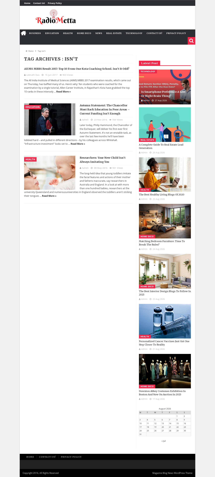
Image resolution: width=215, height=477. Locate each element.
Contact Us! (39, 3)
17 (141, 427)
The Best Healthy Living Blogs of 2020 (161, 194)
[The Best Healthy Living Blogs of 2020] (165, 174)
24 (141, 430)
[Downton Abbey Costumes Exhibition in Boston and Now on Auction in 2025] (165, 371)
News (98, 33)
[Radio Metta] (55, 17)
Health (68, 33)
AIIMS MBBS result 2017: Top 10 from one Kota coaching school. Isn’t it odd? (76, 68)
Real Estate (114, 33)
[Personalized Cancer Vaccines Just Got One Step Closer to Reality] (165, 321)
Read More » (63, 91)
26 (155, 430)
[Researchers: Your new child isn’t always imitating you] (49, 173)
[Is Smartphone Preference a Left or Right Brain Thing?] (165, 87)
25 (148, 430)
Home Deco (84, 33)
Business (35, 33)
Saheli (85, 119)
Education (52, 33)
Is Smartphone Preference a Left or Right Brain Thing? (163, 94)
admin (146, 100)
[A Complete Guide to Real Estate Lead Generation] (165, 124)
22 (178, 427)
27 (163, 430)
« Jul (164, 441)
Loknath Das (33, 74)
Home (27, 3)
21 (170, 427)
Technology (134, 33)
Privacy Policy (55, 3)
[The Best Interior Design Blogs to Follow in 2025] (165, 271)
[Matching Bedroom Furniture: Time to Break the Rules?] (165, 221)
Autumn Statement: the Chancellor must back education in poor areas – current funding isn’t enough (105, 109)
